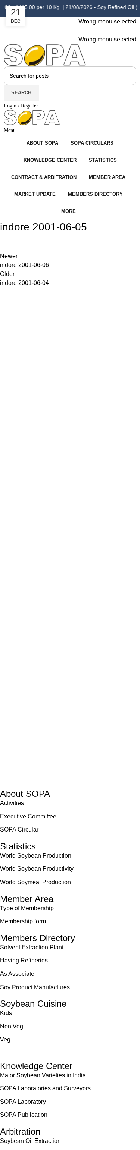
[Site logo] (45, 54)
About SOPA (27, 794)
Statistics (18, 846)
